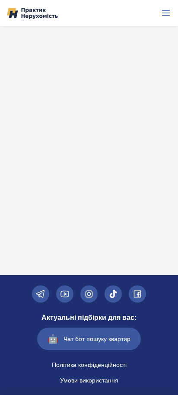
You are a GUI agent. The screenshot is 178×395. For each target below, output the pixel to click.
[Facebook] (137, 294)
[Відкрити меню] (166, 13)
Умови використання (89, 380)
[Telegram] (40, 294)
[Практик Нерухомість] (32, 13)
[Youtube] (64, 294)
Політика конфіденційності (89, 364)
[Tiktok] (113, 294)
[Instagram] (89, 294)
